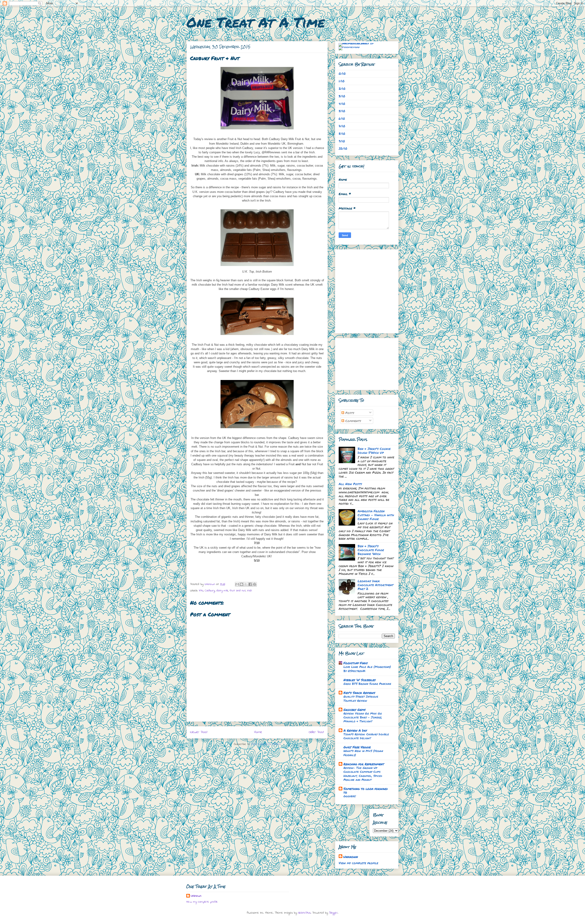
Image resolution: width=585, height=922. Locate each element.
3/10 (342, 96)
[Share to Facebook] (250, 584)
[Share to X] (246, 584)
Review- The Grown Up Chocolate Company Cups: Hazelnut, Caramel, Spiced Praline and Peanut (362, 773)
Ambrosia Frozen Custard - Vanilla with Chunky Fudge (376, 515)
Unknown (350, 856)
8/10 (342, 133)
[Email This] (237, 584)
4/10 (342, 103)
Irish (249, 590)
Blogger (333, 913)
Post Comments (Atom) (266, 744)
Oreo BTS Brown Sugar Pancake (367, 683)
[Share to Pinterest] (254, 584)
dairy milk (222, 590)
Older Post (316, 732)
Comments (352, 420)
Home (258, 732)
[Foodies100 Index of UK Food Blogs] (357, 43)
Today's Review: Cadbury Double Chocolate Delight (366, 736)
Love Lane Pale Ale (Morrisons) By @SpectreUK (367, 668)
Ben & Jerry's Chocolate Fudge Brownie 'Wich (371, 550)
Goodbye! (349, 796)
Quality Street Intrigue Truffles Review (360, 698)
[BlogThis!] (241, 584)
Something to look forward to (365, 790)
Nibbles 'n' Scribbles (359, 680)
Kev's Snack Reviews (359, 692)
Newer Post (198, 732)
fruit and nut (238, 590)
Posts (349, 412)
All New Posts (350, 483)
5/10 (342, 111)
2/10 (342, 88)
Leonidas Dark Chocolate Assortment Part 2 (376, 585)
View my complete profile (358, 863)
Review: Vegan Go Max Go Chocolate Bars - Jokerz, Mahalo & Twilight (362, 717)
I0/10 (343, 148)
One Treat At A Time (255, 22)
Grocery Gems (354, 709)
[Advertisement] (361, 362)
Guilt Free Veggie (357, 747)
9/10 (342, 141)
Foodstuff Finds (355, 663)
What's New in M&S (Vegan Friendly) (363, 753)
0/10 (342, 73)
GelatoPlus (304, 913)
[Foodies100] (349, 46)
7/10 (201, 590)
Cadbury (210, 590)
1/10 (342, 81)
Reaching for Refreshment (363, 764)
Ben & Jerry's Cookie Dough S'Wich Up (374, 450)
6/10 (342, 118)
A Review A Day (355, 730)
